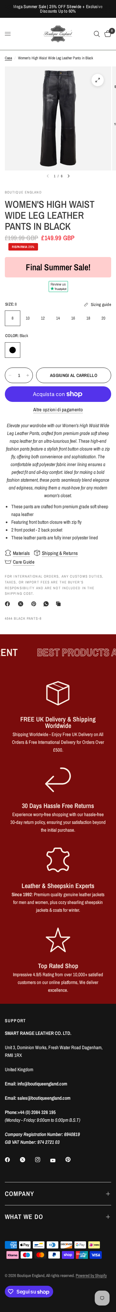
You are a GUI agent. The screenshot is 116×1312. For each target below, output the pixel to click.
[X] (22, 604)
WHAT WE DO (24, 1216)
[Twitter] (27, 1160)
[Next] (68, 176)
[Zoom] (98, 80)
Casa (8, 58)
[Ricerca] (97, 34)
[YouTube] (57, 1160)
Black (12, 350)
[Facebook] (9, 604)
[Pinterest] (35, 604)
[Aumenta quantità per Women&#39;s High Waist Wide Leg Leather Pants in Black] (28, 375)
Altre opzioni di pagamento (58, 409)
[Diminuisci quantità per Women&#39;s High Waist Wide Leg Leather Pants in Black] (10, 375)
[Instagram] (42, 1160)
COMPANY (19, 1193)
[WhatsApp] (47, 604)
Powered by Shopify (91, 1275)
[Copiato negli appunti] (59, 604)
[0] (106, 34)
